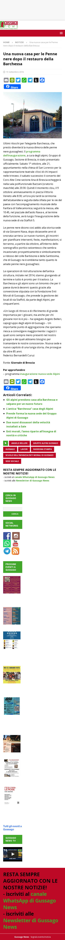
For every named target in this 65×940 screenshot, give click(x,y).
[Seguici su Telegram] (7, 552)
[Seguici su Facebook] (7, 537)
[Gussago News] (9, 27)
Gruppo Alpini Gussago (45, 443)
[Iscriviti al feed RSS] (15, 552)
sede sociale (12, 461)
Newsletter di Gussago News (32, 480)
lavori (24, 449)
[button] (60, 33)
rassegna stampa (42, 449)
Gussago (10, 449)
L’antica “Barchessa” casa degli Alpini (29, 408)
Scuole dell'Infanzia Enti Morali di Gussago (29, 455)
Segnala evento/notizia (41, 937)
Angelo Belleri (19, 443)
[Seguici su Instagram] (16, 537)
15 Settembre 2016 (15, 71)
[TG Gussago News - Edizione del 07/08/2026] (12, 854)
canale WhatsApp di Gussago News (34, 477)
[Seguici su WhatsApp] (7, 545)
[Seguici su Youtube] (15, 545)
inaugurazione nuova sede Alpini (40, 374)
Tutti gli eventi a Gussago (12, 827)
